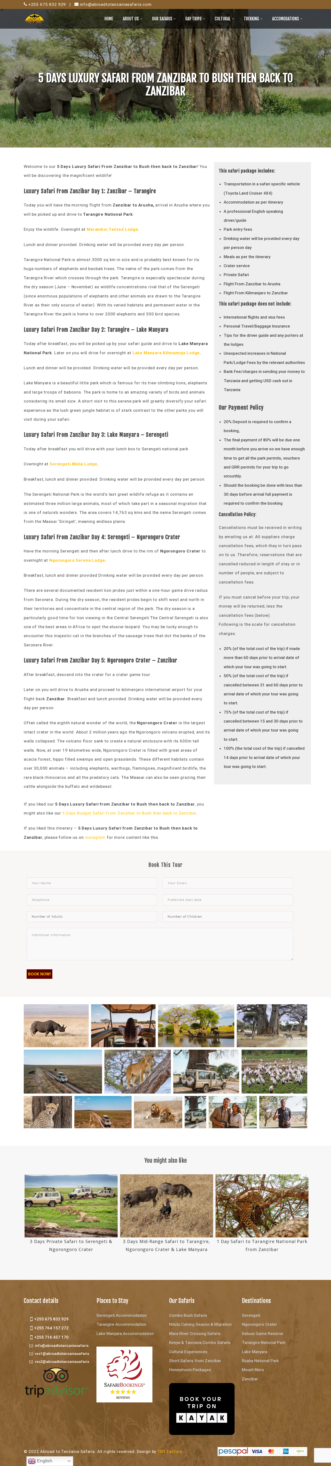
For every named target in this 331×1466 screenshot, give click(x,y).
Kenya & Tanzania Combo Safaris (199, 1342)
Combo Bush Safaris (188, 1315)
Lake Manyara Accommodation (125, 1333)
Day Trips (193, 18)
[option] (70, 1213)
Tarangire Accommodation (121, 1324)
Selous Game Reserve (262, 1333)
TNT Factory (170, 1451)
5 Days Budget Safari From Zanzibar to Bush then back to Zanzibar (129, 813)
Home (108, 18)
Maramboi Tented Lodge (112, 229)
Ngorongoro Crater (259, 1324)
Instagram (95, 837)
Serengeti (251, 1315)
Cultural (223, 18)
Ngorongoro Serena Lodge (76, 560)
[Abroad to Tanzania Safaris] (34, 18)
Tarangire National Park (263, 1342)
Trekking (251, 18)
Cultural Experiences (188, 1351)
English (44, 1460)
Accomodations (285, 18)
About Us (131, 18)
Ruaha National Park (260, 1360)
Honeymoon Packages (190, 1369)
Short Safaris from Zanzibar (195, 1360)
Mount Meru (253, 1369)
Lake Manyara (254, 1351)
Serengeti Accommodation (121, 1315)
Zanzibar (250, 1378)
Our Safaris (162, 18)
